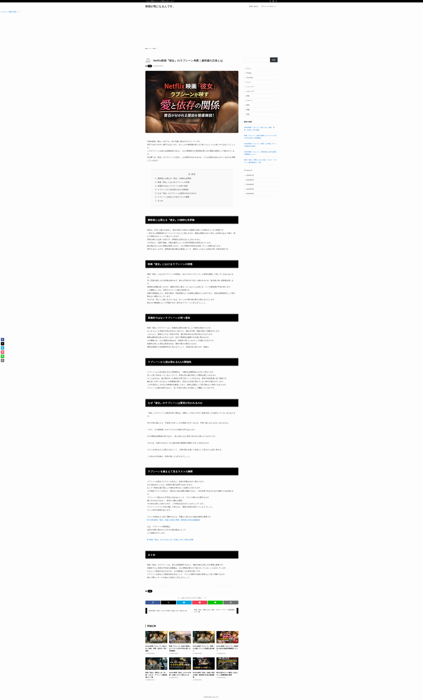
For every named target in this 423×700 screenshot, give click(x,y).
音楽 (248, 114)
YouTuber (249, 77)
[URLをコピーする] (230, 602)
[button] (152, 602)
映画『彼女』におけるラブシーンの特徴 (173, 182)
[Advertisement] (211, 31)
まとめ (160, 201)
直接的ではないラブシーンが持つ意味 (173, 186)
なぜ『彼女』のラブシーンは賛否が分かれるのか (177, 193)
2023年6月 (250, 189)
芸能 (248, 109)
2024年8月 (250, 184)
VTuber (248, 73)
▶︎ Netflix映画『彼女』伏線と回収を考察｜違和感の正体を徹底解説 (173, 520)
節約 (248, 105)
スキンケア (250, 91)
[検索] (276, 1)
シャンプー (250, 87)
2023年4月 (250, 193)
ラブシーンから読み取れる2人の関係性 (173, 189)
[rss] (273, 1)
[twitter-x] (270, 1)
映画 (149, 66)
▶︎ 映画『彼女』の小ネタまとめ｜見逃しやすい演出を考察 (170, 540)
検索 (273, 60)
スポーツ (249, 100)
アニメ (248, 82)
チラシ (248, 68)
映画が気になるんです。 (160, 6)
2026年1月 (250, 175)
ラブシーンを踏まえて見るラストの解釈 (173, 197)
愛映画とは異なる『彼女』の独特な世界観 (174, 178)
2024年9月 (250, 180)
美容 (248, 96)
